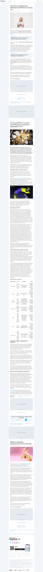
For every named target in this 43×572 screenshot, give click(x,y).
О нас (10, 553)
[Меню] (41, 1)
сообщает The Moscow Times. (24, 466)
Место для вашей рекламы (21, 86)
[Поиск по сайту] (39, 1)
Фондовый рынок (18, 11)
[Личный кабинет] (37, 1)
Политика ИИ (28, 553)
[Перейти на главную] (3, 1)
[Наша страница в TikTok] (17, 543)
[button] (26, 420)
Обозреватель (17, 78)
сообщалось (15, 65)
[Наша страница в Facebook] (13, 543)
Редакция (13, 553)
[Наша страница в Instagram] (19, 543)
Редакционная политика (20, 553)
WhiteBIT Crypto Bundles (18, 178)
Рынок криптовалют (26, 395)
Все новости (15, 423)
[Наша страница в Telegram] (10, 543)
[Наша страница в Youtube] (15, 543)
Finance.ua (11, 396)
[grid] (21, 319)
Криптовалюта (17, 128)
